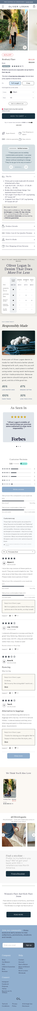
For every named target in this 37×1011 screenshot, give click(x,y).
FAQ (3, 964)
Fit (3, 83)
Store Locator (23, 970)
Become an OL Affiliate (7, 991)
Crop (28, 83)
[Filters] (4, 552)
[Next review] (26, 167)
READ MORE (18, 914)
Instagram (5, 981)
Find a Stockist (18, 874)
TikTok (4, 988)
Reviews (5, 971)
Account (21, 962)
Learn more (18, 124)
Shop (3, 959)
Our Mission (6, 962)
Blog (3, 969)
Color (4, 92)
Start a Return (23, 964)
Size (4, 97)
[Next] (34, 835)
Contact (21, 959)
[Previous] (3, 835)
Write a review (18, 489)
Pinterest (5, 986)
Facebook (5, 984)
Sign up (29, 945)
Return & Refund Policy (24, 967)
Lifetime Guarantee (8, 966)
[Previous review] (11, 167)
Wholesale (22, 973)
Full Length (15, 83)
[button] (16, 66)
